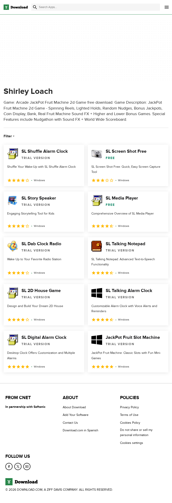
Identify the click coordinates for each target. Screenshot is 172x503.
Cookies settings (131, 443)
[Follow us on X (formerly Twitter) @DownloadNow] (18, 466)
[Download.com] (16, 7)
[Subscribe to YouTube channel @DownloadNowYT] (26, 466)
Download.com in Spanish (80, 430)
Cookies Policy (130, 422)
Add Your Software (75, 415)
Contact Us (70, 422)
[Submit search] (35, 7)
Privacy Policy (129, 407)
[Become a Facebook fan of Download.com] (9, 466)
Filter (8, 136)
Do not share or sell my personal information (136, 432)
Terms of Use (129, 415)
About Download (74, 407)
